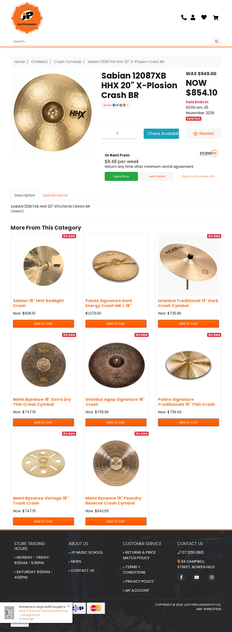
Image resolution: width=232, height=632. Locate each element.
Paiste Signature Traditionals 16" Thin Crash (186, 402)
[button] (203, 134)
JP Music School (86, 552)
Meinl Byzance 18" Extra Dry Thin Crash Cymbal (42, 402)
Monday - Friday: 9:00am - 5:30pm (31, 560)
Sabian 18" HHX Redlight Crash (38, 303)
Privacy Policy (139, 581)
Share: (108, 105)
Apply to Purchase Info (198, 176)
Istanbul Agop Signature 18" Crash (115, 402)
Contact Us (82, 570)
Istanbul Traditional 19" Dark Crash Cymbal (188, 303)
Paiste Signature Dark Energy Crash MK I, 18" (108, 303)
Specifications (55, 195)
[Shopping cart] (215, 18)
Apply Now (121, 176)
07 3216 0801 (192, 552)
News (75, 561)
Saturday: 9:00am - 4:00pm (33, 574)
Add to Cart (43, 323)
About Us (78, 543)
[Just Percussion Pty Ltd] (27, 18)
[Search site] (216, 42)
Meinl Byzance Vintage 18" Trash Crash (41, 500)
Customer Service (142, 543)
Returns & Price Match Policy (139, 555)
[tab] (25, 195)
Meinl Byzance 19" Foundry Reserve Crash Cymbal (113, 500)
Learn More (157, 176)
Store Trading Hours (29, 546)
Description (24, 195)
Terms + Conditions (134, 569)
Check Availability (163, 133)
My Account (137, 590)
